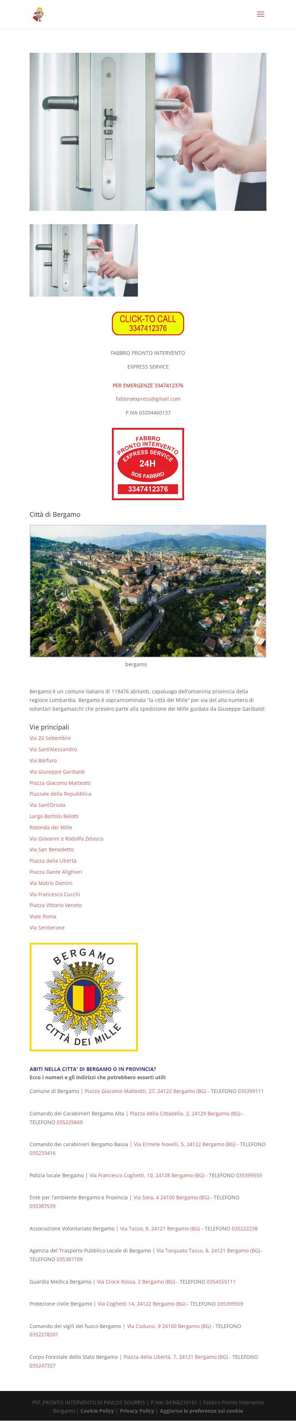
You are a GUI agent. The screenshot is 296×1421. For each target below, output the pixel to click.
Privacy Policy (137, 1410)
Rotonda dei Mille (51, 827)
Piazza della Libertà (53, 860)
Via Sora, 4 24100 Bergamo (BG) (171, 1197)
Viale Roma (43, 916)
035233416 (43, 1152)
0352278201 (44, 1334)
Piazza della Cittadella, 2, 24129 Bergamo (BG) (185, 1113)
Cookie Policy (97, 1410)
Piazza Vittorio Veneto (56, 905)
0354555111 (221, 1281)
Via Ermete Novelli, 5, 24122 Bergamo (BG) (184, 1144)
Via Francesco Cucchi (55, 894)
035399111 (251, 1091)
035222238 (245, 1228)
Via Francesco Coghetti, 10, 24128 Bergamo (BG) (147, 1175)
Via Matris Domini (51, 883)
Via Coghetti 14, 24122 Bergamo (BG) (142, 1303)
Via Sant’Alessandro (53, 749)
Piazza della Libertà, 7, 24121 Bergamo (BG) (175, 1356)
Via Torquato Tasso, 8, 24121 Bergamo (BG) (208, 1250)
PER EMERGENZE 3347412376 (148, 385)
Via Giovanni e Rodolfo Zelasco (66, 838)
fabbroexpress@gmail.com (148, 398)
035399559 (249, 1175)
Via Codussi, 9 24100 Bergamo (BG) (169, 1326)
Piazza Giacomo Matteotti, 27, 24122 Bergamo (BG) (145, 1091)
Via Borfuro (43, 760)
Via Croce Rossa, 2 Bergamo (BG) (136, 1281)
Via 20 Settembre (50, 738)
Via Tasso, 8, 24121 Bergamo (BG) (160, 1228)
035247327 (43, 1365)
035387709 (70, 1259)
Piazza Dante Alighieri (56, 871)
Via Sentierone (47, 927)
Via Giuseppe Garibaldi (57, 771)
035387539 (43, 1206)
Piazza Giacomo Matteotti (60, 782)
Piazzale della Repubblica (60, 793)
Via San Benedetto (52, 849)
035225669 (70, 1122)
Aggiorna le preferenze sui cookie (201, 1410)
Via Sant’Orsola (48, 804)
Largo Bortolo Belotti (54, 816)
